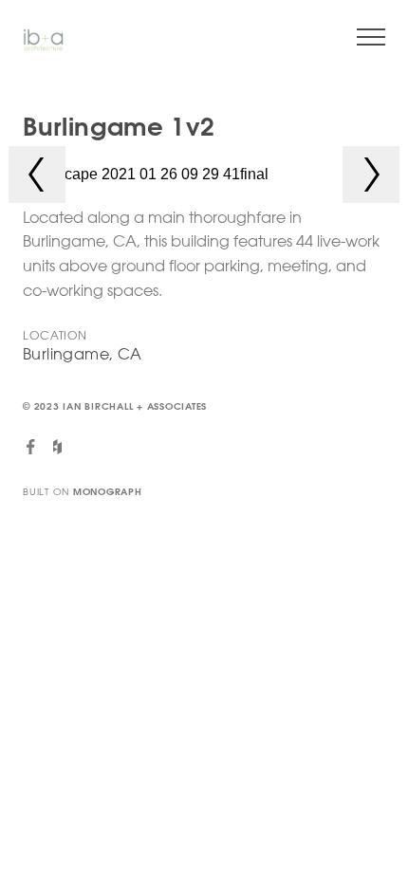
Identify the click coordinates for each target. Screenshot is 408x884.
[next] (371, 174)
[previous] (37, 174)
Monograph (107, 492)
